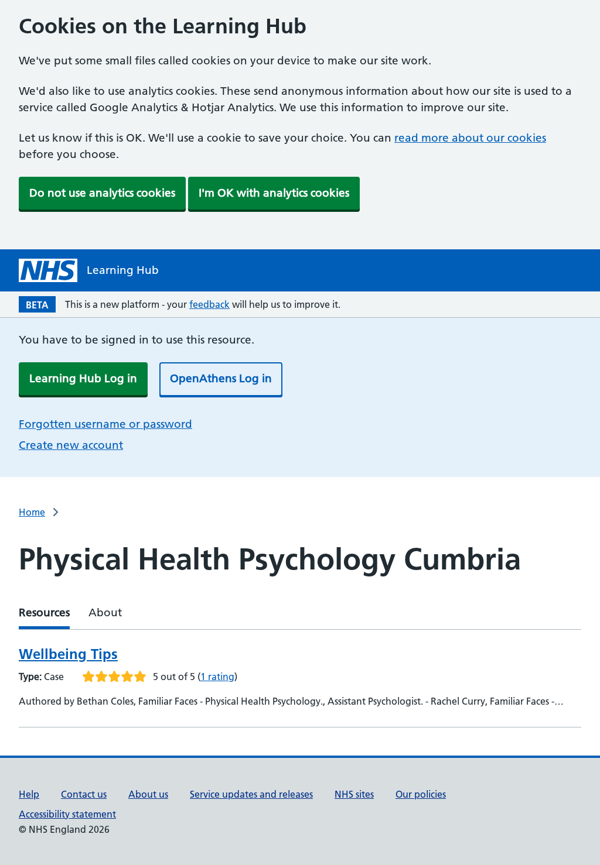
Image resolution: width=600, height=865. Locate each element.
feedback (209, 304)
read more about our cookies (470, 138)
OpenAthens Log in (221, 378)
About (105, 612)
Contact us (84, 794)
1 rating (217, 676)
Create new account (71, 445)
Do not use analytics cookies (102, 193)
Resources (44, 612)
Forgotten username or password (105, 424)
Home (32, 512)
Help (29, 794)
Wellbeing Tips (68, 654)
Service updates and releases (251, 794)
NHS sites (354, 794)
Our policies (421, 794)
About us (148, 794)
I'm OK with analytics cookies (274, 193)
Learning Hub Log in (83, 378)
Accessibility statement (67, 814)
